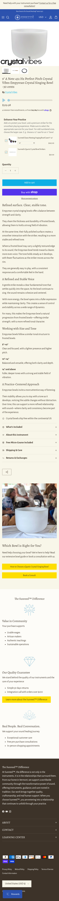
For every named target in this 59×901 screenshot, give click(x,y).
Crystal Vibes (11, 92)
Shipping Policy (32, 869)
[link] (13, 141)
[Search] (9, 17)
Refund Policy (19, 869)
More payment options (29, 198)
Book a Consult (29, 575)
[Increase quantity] (16, 171)
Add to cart (29, 182)
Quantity (6, 164)
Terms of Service (47, 869)
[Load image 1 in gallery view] (29, 43)
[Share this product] (6, 472)
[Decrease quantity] (4, 171)
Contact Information (9, 873)
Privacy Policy (7, 869)
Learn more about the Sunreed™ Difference (26, 699)
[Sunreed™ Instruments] (24, 17)
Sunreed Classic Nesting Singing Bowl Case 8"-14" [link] (35, 138)
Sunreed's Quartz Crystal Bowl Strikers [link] (31, 149)
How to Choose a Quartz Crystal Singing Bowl (29, 567)
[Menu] (3, 17)
